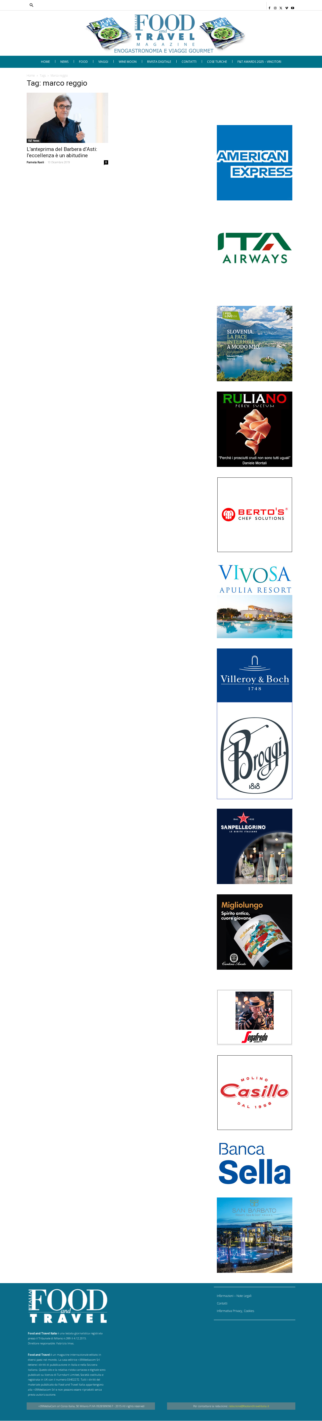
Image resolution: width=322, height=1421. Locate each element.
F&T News (33, 140)
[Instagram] (275, 6)
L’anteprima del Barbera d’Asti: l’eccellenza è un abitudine (62, 152)
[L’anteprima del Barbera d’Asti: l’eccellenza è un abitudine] (67, 118)
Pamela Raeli (35, 162)
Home (31, 75)
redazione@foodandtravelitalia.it (249, 1406)
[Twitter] (281, 6)
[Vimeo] (287, 6)
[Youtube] (292, 6)
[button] (134, 5)
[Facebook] (269, 6)
